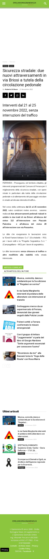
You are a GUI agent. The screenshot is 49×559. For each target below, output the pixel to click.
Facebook (27, 551)
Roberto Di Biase (11, 89)
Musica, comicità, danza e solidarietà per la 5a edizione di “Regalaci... (31, 419)
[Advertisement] (24, 33)
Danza (21, 425)
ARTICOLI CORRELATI (13, 268)
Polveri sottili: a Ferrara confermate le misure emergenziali (28, 325)
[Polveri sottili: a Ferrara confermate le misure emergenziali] (9, 324)
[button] (45, 3)
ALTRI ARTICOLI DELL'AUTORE (16, 271)
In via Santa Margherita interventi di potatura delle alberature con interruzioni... (32, 434)
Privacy (35, 546)
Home (5, 62)
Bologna (21, 453)
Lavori (11, 66)
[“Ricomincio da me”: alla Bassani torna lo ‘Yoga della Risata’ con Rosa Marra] (9, 356)
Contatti (13, 546)
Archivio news (24, 546)
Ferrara (12, 62)
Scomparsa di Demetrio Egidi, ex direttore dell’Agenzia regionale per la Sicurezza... (32, 462)
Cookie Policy (24, 548)
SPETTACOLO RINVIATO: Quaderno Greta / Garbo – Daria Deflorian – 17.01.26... (31, 448)
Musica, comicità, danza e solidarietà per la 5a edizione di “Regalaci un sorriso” (31, 281)
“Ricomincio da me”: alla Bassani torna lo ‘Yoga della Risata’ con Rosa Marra (30, 356)
